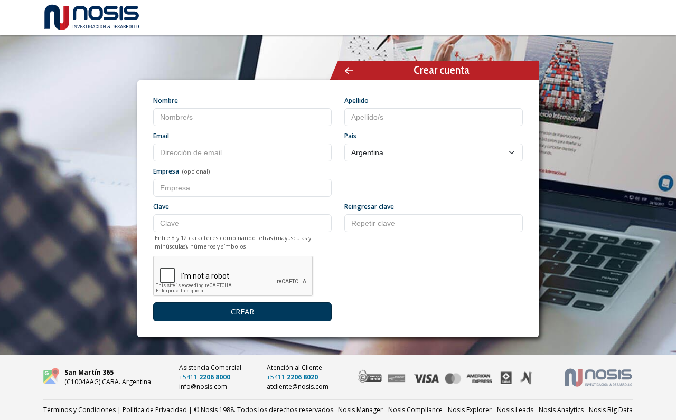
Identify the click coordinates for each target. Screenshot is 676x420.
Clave (161, 206)
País (350, 135)
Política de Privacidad (155, 409)
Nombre (165, 100)
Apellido (356, 100)
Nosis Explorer (470, 409)
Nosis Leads (515, 409)
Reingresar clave (369, 206)
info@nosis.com (203, 386)
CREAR (242, 312)
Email (161, 135)
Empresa (166, 171)
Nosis (611, 409)
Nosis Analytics (561, 409)
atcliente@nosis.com (297, 386)
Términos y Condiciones (79, 409)
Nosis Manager (360, 409)
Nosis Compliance (415, 409)
